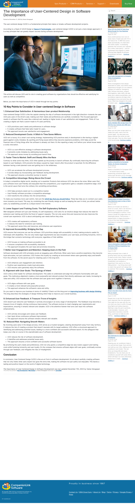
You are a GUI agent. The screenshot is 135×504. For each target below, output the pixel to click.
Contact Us (73, 492)
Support (101, 4)
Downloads (114, 4)
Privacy (115, 492)
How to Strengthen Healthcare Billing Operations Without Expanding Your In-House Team (119, 246)
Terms (109, 492)
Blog (103, 492)
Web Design (31, 370)
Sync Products (61, 4)
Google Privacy (126, 492)
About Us (96, 492)
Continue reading (125, 103)
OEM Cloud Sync (85, 492)
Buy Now (128, 4)
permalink (58, 370)
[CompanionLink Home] (14, 4)
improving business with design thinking (85, 291)
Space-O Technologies (42, 29)
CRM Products (76, 4)
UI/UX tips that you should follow (57, 199)
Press (71, 494)
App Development (22, 370)
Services (90, 4)
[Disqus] (52, 401)
